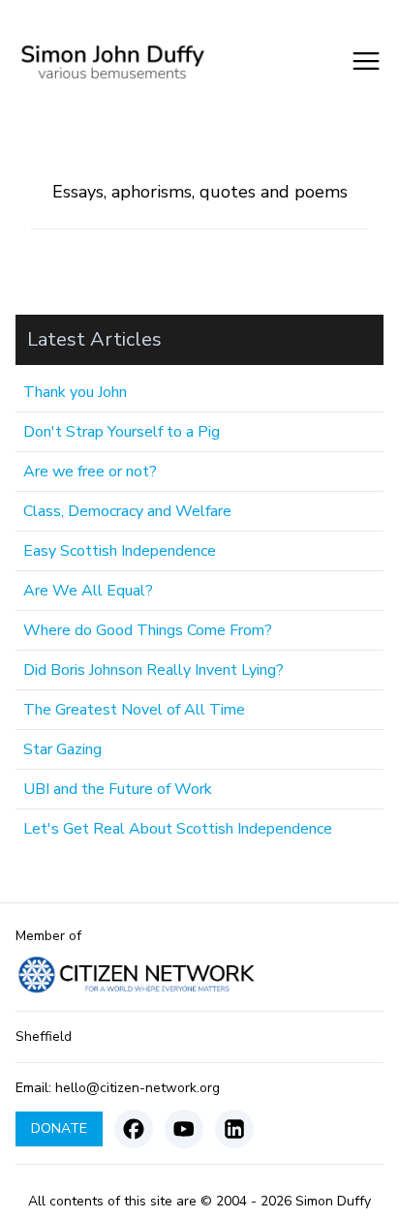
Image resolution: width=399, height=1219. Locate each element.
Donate (59, 1128)
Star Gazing (62, 749)
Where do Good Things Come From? (147, 630)
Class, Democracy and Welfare (127, 511)
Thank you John (75, 392)
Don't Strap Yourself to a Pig (121, 431)
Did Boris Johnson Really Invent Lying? (153, 670)
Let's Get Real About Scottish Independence (177, 828)
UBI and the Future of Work (117, 789)
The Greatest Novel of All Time (134, 709)
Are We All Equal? (88, 590)
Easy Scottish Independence (119, 551)
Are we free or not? (90, 471)
